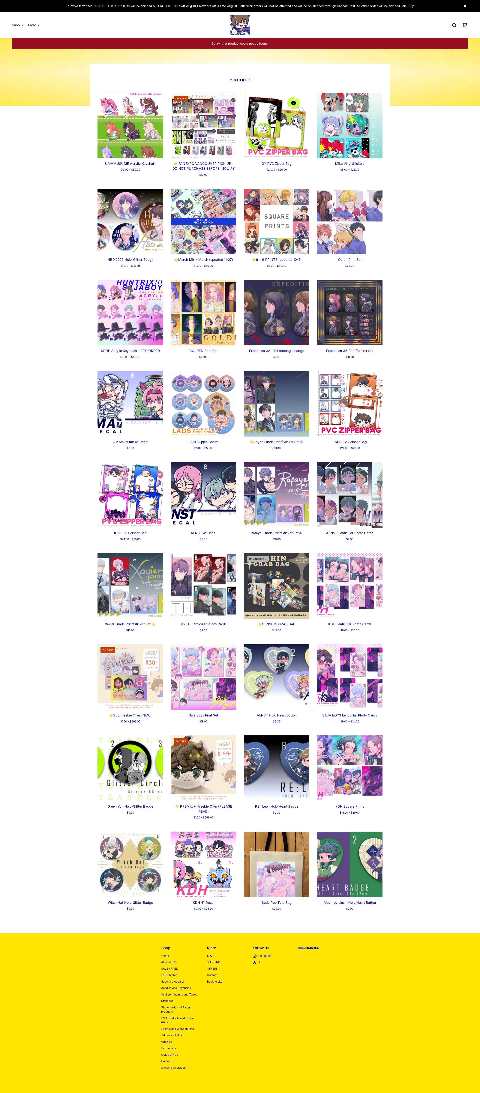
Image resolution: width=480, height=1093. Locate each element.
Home (165, 955)
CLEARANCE (169, 1054)
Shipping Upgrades (173, 1067)
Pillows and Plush (172, 1035)
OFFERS (212, 968)
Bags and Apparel (172, 981)
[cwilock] (240, 25)
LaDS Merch (169, 975)
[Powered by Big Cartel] (308, 948)
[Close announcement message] (465, 6)
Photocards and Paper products (175, 1009)
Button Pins (168, 1048)
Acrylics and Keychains (176, 988)
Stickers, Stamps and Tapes (179, 994)
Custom (166, 1061)
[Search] (454, 25)
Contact (212, 975)
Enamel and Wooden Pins (177, 1029)
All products (169, 962)
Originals (166, 1041)
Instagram (265, 955)
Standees (167, 1001)
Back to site (214, 981)
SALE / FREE (169, 968)
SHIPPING (213, 962)
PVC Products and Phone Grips (177, 1020)
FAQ (209, 955)
